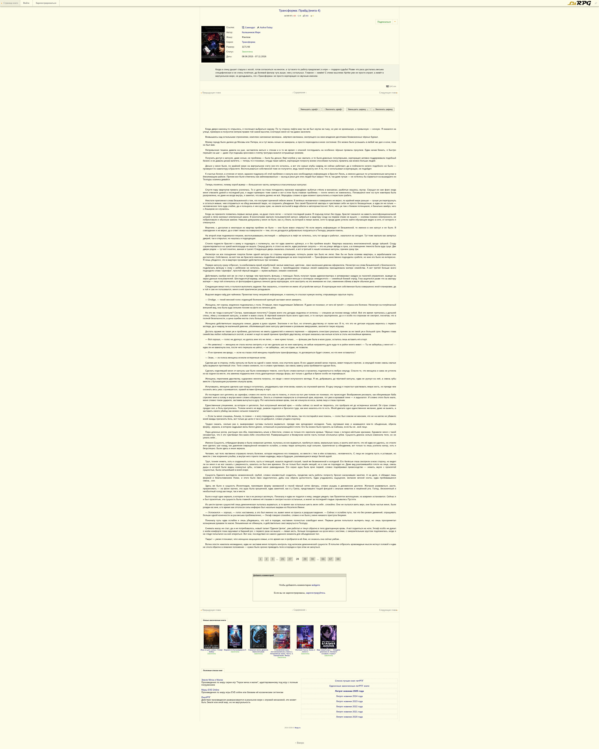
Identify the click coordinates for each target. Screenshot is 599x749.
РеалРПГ (206, 697)
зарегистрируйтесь (315, 593)
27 (290, 559)
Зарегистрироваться (46, 3)
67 (330, 559)
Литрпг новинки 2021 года (349, 711)
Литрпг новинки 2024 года (349, 696)
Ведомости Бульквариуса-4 (235, 650)
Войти (26, 3)
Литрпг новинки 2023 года (349, 701)
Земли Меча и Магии (212, 680)
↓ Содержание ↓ (299, 92)
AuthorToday (266, 27)
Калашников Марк (251, 32)
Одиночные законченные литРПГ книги (349, 686)
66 (323, 559)
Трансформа (248, 42)
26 (282, 559)
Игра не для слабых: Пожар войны (211, 651)
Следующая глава (388, 93)
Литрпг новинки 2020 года (349, 716)
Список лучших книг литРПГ (349, 680)
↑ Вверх (299, 743)
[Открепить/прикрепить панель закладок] (596, 3)
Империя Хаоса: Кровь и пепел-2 (305, 651)
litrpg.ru (297, 728)
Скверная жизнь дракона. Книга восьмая (258, 651)
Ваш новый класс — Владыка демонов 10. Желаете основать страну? (328, 652)
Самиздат (249, 27)
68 (338, 559)
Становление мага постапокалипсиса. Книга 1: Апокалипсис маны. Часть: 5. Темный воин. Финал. (281, 652)
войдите (316, 585)
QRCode (392, 86)
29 (305, 559)
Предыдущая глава (211, 93)
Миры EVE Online (210, 690)
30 (312, 559)
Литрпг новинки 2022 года (349, 706)
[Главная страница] (579, 5)
